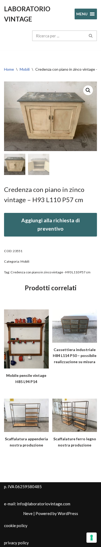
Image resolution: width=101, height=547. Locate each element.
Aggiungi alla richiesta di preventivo (50, 224)
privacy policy (16, 542)
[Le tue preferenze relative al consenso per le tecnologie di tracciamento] (91, 537)
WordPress (68, 513)
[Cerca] (91, 35)
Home (9, 69)
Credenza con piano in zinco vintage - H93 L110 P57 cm (50, 272)
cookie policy (15, 525)
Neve (28, 513)
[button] (88, 90)
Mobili (25, 69)
